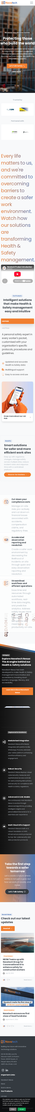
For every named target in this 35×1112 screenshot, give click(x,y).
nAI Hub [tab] (5, 321)
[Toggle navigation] (32, 2)
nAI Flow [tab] (5, 328)
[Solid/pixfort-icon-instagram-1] (3, 1070)
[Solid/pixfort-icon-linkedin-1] (7, 1070)
